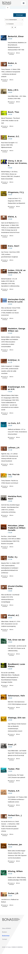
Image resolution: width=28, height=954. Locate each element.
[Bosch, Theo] (4, 113)
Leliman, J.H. (14, 447)
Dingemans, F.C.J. (16, 192)
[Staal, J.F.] (4, 745)
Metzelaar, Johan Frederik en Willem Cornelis (16, 527)
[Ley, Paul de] (4, 475)
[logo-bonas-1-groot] (6, 2)
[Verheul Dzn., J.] (4, 816)
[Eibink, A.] (4, 218)
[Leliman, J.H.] (4, 448)
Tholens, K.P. (14, 791)
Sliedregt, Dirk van (16, 717)
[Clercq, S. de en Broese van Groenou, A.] (4, 162)
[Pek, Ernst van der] (4, 641)
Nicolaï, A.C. (13, 615)
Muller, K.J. (13, 557)
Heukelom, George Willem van (16, 329)
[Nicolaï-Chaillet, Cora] (4, 587)
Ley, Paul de (13, 474)
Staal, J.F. (12, 744)
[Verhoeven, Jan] (4, 845)
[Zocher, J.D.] (4, 894)
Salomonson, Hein (16, 695)
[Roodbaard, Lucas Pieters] (4, 665)
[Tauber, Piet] (4, 770)
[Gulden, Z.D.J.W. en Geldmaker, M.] (4, 271)
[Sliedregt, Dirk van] (4, 719)
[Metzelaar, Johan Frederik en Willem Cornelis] (4, 527)
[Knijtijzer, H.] (4, 361)
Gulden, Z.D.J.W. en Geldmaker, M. (17, 271)
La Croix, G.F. (14, 423)
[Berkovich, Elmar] (4, 37)
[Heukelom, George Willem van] (4, 329)
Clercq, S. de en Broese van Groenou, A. (17, 163)
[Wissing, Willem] (4, 872)
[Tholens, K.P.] (4, 792)
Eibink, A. (12, 216)
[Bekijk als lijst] (15, 27)
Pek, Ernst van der (16, 640)
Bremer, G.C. (13, 136)
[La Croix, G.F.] (4, 424)
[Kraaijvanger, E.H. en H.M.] (4, 388)
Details (18, 52)
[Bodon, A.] (4, 64)
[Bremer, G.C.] (4, 137)
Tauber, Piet (14, 769)
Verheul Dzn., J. (15, 815)
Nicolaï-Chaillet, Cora (15, 587)
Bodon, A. (12, 63)
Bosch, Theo (13, 112)
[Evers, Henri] (4, 247)
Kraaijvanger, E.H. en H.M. (16, 388)
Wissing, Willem (15, 871)
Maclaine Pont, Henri (15, 497)
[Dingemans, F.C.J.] (4, 193)
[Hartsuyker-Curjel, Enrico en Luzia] (4, 300)
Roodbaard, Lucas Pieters (16, 665)
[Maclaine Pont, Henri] (4, 497)
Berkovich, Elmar (16, 36)
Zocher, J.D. (13, 893)
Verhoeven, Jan (15, 844)
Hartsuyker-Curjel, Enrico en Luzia (16, 300)
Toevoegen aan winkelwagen (12, 53)
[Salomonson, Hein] (4, 697)
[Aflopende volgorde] (22, 19)
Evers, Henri (13, 246)
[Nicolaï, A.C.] (4, 616)
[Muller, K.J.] (4, 558)
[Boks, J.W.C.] (4, 91)
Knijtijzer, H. (14, 360)
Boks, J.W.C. (13, 90)
